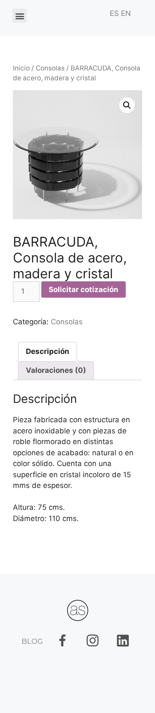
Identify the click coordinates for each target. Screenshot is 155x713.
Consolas (50, 68)
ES (114, 13)
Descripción (47, 351)
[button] (19, 16)
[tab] (47, 351)
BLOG (32, 641)
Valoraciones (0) (56, 370)
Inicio (21, 68)
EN (126, 13)
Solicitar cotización (83, 289)
